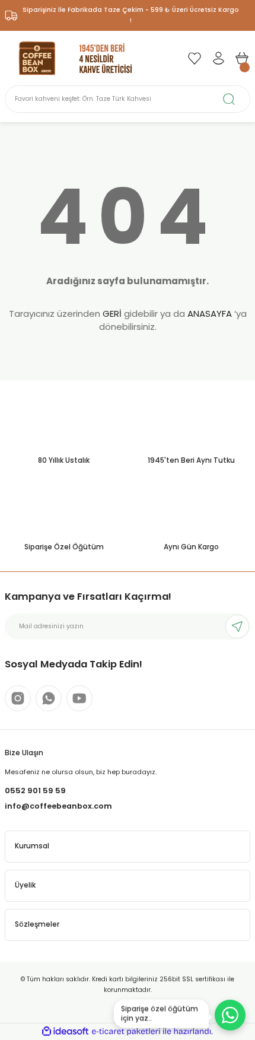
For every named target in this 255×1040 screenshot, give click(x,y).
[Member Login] (218, 58)
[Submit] (237, 626)
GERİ (112, 313)
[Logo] (76, 57)
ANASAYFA (209, 313)
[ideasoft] (65, 1031)
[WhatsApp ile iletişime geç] (230, 1015)
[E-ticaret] (126, 1031)
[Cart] (242, 58)
